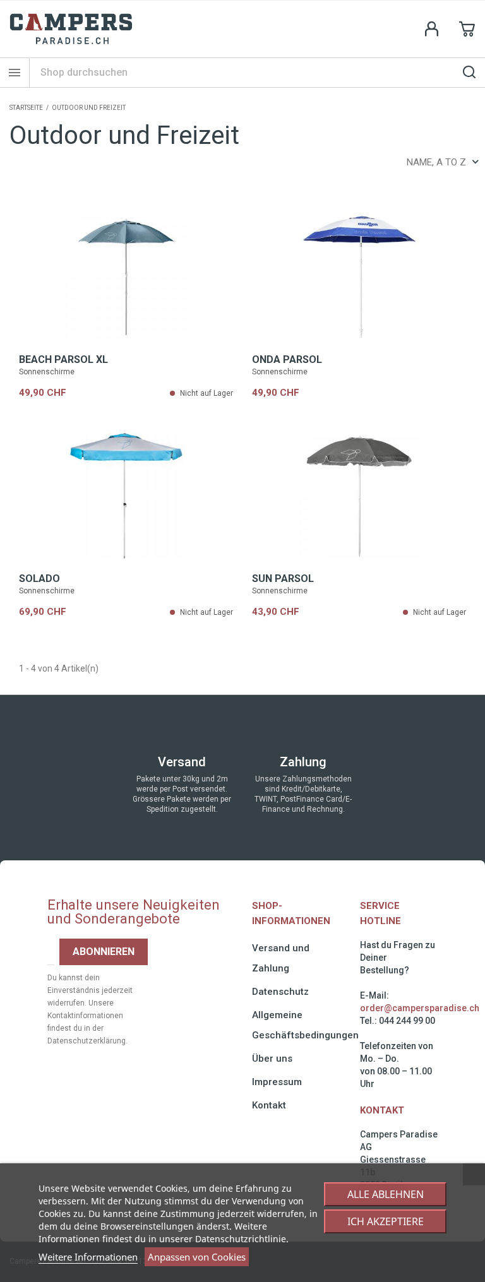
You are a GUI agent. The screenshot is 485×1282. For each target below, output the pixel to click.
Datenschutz (280, 991)
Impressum (277, 1082)
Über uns (272, 1058)
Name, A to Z (436, 162)
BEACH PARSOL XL (63, 359)
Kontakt (269, 1105)
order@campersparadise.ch (419, 1008)
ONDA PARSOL (287, 359)
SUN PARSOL (283, 579)
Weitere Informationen (88, 1256)
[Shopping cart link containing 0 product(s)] (467, 29)
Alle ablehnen (385, 1194)
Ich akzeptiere (385, 1221)
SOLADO (39, 579)
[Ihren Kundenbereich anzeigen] (432, 29)
